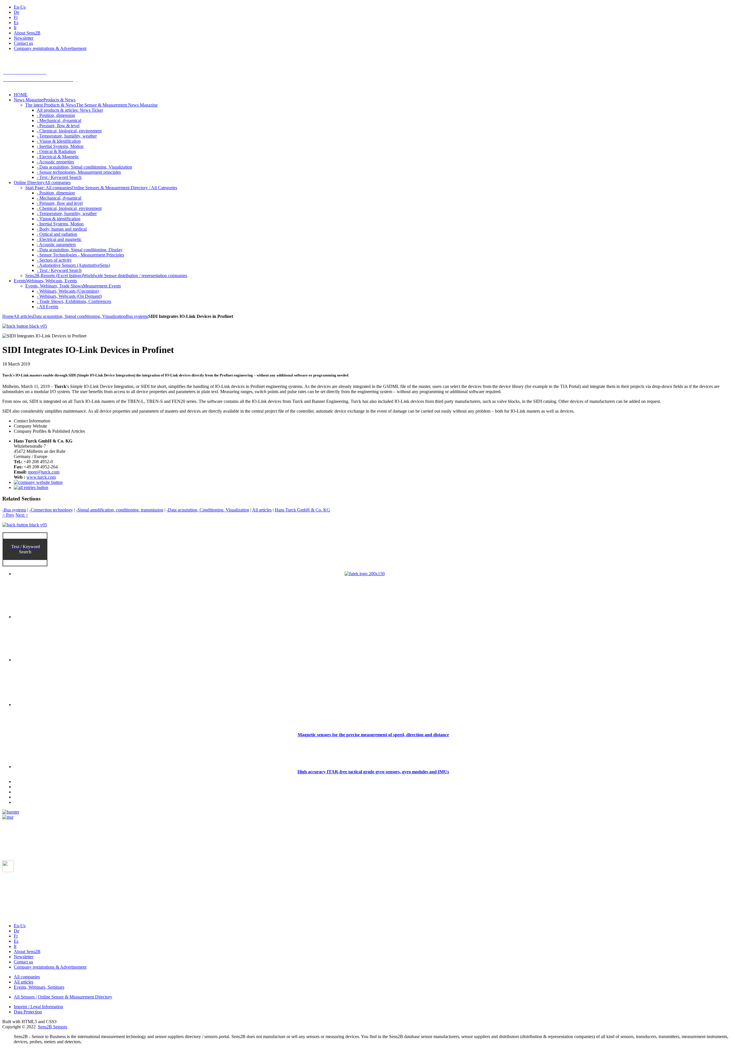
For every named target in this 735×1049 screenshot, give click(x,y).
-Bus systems (14, 509)
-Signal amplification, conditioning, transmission (119, 509)
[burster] (10, 812)
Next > (22, 515)
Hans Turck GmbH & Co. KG (302, 509)
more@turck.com (43, 472)
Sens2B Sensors (52, 1026)
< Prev (8, 515)
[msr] (7, 817)
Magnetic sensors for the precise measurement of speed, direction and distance (373, 734)
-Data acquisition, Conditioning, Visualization (208, 509)
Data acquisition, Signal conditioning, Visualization (79, 316)
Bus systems (137, 316)
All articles (23, 316)
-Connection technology (51, 509)
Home (7, 316)
